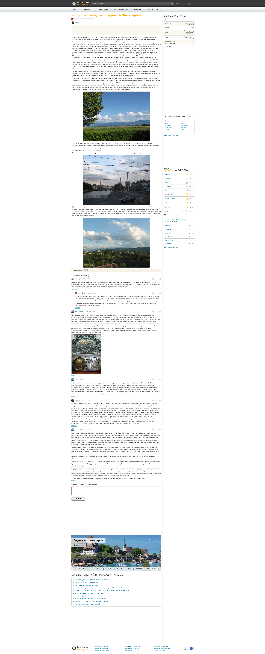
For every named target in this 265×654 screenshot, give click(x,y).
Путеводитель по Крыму (102, 648)
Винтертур (169, 194)
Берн (166, 123)
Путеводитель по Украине (131, 651)
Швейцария (76, 19)
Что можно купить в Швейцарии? (86, 582)
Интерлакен (184, 125)
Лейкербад (168, 127)
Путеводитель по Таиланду (162, 648)
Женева (167, 125)
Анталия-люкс (79, 311)
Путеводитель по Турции (102, 651)
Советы (98, 569)
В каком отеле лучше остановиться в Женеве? (91, 601)
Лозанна (183, 127)
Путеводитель (78, 545)
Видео (139, 569)
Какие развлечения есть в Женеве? (87, 604)
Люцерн (183, 129)
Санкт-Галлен (170, 198)
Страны (74, 9)
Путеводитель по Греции (102, 646)
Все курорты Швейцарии (171, 135)
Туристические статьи (160, 651)
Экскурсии (137, 9)
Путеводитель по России (131, 648)
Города (87, 9)
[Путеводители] (80, 5)
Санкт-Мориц (169, 132)
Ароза (167, 121)
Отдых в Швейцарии (88, 540)
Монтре (168, 211)
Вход (191, 4)
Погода (120, 569)
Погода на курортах (120, 9)
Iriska (76, 379)
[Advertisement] (116, 30)
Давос (182, 123)
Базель (183, 121)
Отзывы (109, 569)
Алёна (76, 279)
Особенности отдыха (87, 19)
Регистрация (181, 4)
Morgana (77, 22)
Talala (79, 293)
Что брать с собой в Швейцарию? (87, 585)
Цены (129, 569)
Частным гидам (152, 9)
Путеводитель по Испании (132, 646)
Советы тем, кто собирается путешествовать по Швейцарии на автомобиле (102, 590)
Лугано (167, 129)
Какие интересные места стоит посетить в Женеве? (93, 596)
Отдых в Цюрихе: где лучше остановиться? (90, 593)
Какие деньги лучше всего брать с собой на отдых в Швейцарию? (98, 588)
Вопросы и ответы (82, 569)
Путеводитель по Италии (161, 646)
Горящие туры (102, 9)
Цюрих (183, 132)
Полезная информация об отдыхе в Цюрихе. (90, 598)
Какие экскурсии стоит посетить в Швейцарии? (91, 580)
